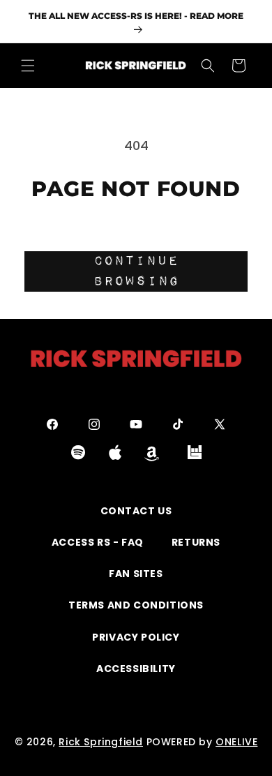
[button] (28, 65)
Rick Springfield (101, 742)
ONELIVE (236, 742)
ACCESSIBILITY (136, 669)
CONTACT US (136, 511)
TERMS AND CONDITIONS (136, 605)
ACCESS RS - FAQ (98, 542)
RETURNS (196, 542)
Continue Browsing (136, 271)
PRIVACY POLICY (135, 637)
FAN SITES (136, 574)
